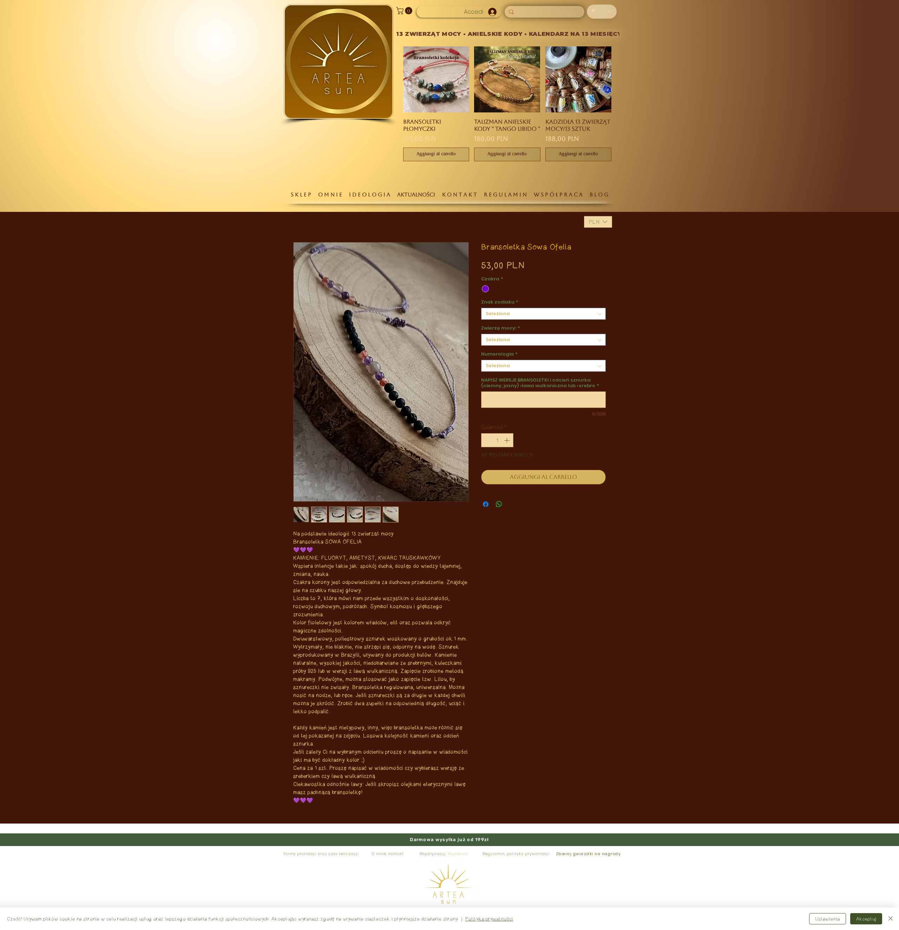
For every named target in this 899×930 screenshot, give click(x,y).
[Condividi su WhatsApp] (499, 504)
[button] (405, 10)
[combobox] (543, 314)
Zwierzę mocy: (500, 328)
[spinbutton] (497, 440)
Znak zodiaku (499, 302)
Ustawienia (827, 918)
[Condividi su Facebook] (485, 504)
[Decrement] (487, 440)
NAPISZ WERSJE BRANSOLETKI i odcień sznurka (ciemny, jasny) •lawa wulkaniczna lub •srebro (540, 383)
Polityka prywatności (489, 918)
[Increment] (507, 440)
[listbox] (598, 222)
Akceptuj (866, 918)
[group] (507, 103)
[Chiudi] (890, 918)
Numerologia (499, 354)
